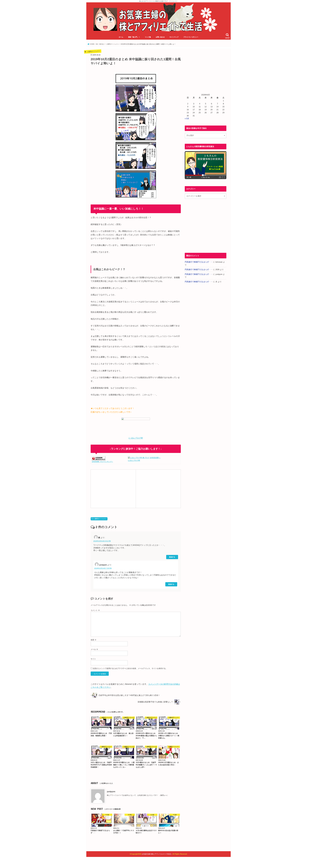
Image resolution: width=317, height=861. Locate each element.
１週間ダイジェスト (100, 519)
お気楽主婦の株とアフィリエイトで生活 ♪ (157, 854)
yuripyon (111, 791)
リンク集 (148, 37)
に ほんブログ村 (136, 438)
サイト (93, 659)
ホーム (121, 37)
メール (94, 649)
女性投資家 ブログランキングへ (102, 461)
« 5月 (187, 119)
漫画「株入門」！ (134, 37)
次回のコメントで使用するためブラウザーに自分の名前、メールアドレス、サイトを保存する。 (130, 668)
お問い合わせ (160, 37)
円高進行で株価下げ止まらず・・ (199, 262)
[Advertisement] (113, 488)
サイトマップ (174, 37)
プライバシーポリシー (190, 37)
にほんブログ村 (134, 460)
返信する (172, 557)
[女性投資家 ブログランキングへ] (98, 459)
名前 (93, 640)
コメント (95, 610)
